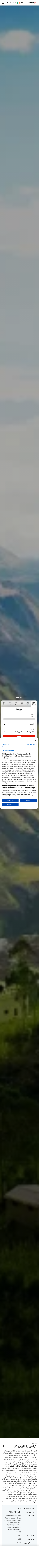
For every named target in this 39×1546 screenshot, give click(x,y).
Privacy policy (32, 744)
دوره (32, 714)
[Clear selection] (4, 724)
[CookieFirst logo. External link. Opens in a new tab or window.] (2, 747)
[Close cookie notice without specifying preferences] (36, 741)
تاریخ (32, 729)
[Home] (32, 3)
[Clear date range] (4, 731)
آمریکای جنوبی (33, 1443)
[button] (5, 744)
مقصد (32, 721)
